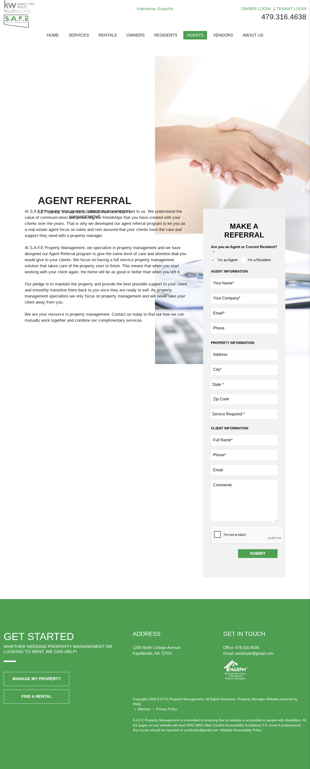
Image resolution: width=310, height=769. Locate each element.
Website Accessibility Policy (241, 730)
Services (79, 35)
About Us (253, 35)
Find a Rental (36, 696)
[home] (19, 14)
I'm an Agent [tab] (227, 260)
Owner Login (256, 9)
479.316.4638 (283, 17)
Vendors (223, 35)
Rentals (108, 35)
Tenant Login (291, 9)
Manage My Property (36, 679)
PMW (137, 704)
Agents (195, 35)
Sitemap (144, 709)
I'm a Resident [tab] (259, 260)
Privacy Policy (166, 709)
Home (53, 35)
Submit (257, 553)
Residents (165, 35)
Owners (135, 35)
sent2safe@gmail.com (254, 653)
